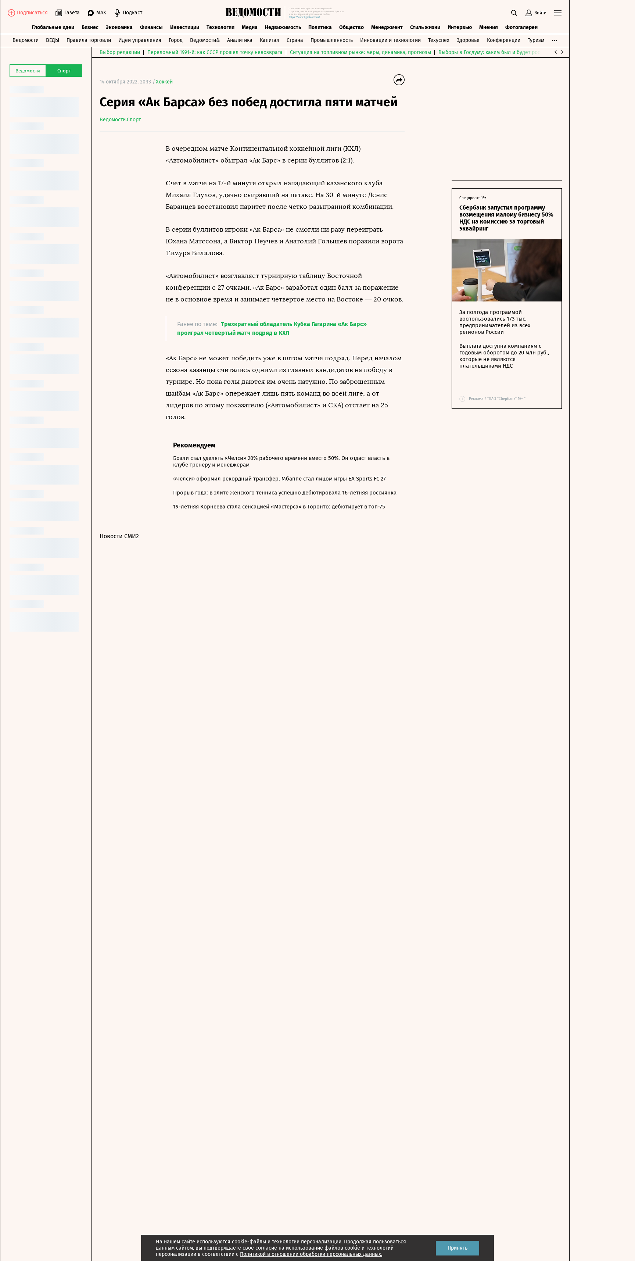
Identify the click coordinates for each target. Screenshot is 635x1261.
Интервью (460, 27)
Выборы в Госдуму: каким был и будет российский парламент (512, 52)
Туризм (536, 40)
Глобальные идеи (53, 27)
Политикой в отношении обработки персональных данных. (311, 1254)
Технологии (220, 27)
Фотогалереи (521, 27)
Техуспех (438, 40)
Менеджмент (387, 27)
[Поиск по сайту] (514, 13)
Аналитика (239, 40)
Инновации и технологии (390, 40)
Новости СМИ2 (119, 536)
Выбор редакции (120, 52)
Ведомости (25, 40)
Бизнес (90, 27)
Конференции (503, 40)
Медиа (250, 27)
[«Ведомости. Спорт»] (255, 13)
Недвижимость (283, 27)
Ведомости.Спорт (120, 120)
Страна (295, 40)
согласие (266, 1248)
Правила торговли (89, 40)
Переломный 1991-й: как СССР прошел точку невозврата (215, 52)
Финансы (151, 27)
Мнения (488, 27)
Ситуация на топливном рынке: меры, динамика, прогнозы (360, 52)
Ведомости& (205, 40)
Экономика (119, 27)
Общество (351, 27)
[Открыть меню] (558, 13)
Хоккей (164, 82)
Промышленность (332, 40)
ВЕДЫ (52, 40)
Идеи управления (139, 40)
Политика (320, 27)
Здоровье (468, 40)
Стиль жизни (425, 27)
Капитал (269, 40)
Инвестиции (184, 27)
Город (176, 40)
